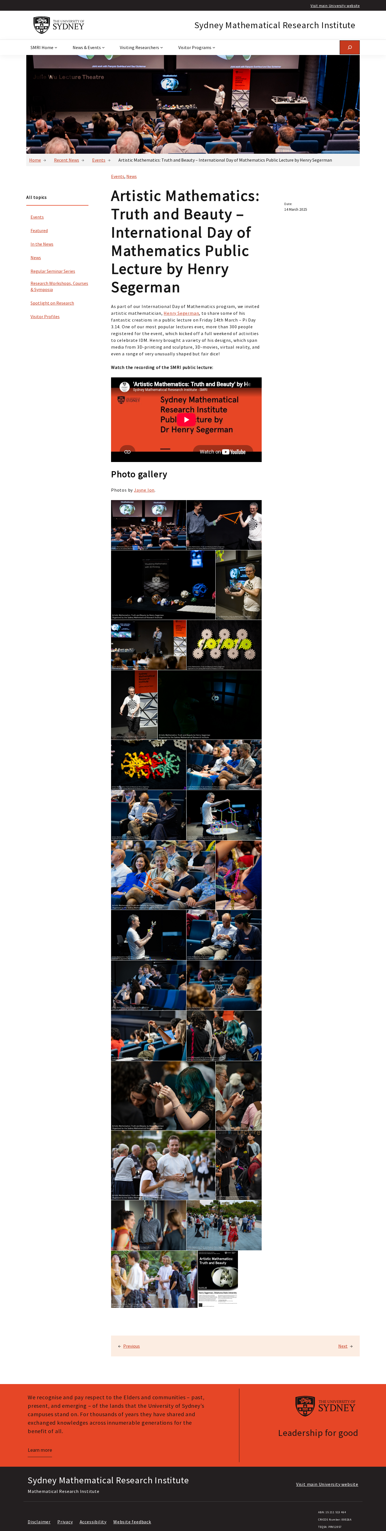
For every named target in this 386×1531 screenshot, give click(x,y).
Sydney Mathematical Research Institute (274, 25)
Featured (39, 230)
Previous (131, 1346)
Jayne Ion (144, 490)
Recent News (66, 160)
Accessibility (93, 1522)
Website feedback (132, 1522)
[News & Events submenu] (103, 47)
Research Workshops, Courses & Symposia (59, 286)
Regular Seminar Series (53, 271)
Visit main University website (335, 5)
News (36, 257)
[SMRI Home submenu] (56, 47)
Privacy (65, 1522)
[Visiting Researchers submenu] (161, 47)
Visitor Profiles (45, 316)
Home (35, 160)
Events (98, 160)
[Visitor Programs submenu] (213, 47)
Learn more (40, 1450)
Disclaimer (39, 1522)
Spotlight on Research (52, 303)
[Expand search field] (350, 47)
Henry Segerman (181, 313)
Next (343, 1346)
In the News (42, 244)
